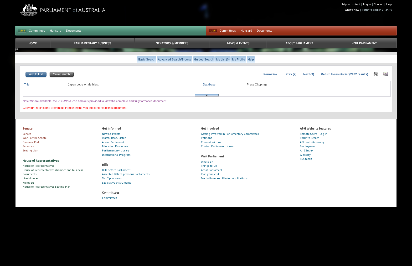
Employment (308, 146)
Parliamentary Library (115, 150)
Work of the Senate (34, 138)
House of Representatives (38, 165)
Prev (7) (291, 74)
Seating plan (30, 150)
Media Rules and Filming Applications (224, 178)
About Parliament (113, 142)
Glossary (305, 154)
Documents (73, 31)
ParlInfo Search (309, 138)
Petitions (206, 138)
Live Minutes (30, 178)
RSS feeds (306, 159)
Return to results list (335, 74)
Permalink (270, 74)
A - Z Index (306, 150)
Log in (367, 4)
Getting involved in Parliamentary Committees (230, 134)
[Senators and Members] (172, 43)
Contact (378, 4)
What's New (352, 9)
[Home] (33, 43)
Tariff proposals (112, 178)
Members (28, 182)
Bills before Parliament (116, 170)
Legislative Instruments (116, 182)
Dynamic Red (31, 142)
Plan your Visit (210, 174)
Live (213, 31)
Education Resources (115, 146)
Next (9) (308, 74)
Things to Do (209, 165)
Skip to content (350, 4)
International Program (116, 154)
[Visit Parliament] (364, 43)
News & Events (111, 134)
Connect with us (211, 142)
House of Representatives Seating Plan (47, 186)
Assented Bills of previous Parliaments (125, 174)
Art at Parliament (211, 170)
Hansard (55, 31)
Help (389, 4)
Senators (28, 146)
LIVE (22, 31)
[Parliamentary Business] (92, 43)
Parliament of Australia (62, 9)
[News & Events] (238, 43)
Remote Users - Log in (313, 134)
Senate (27, 134)
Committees (37, 31)
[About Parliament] (299, 43)
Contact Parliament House (217, 146)
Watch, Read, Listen (114, 138)
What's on (207, 161)
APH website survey (312, 142)
